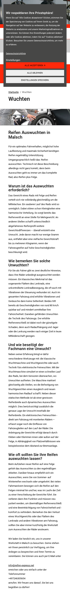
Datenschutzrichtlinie (16, 53)
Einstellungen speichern (35, 80)
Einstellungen (13, 60)
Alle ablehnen (35, 73)
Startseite (13, 92)
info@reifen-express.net (21, 565)
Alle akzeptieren (34, 65)
